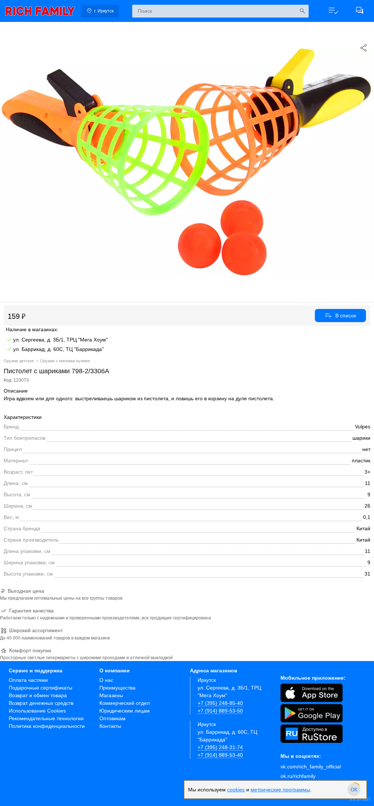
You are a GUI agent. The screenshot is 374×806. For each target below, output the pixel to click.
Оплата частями (28, 680)
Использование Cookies (37, 711)
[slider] (354, 789)
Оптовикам (112, 718)
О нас (106, 680)
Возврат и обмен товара (38, 695)
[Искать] (302, 11)
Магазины (111, 695)
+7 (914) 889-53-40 (220, 755)
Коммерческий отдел (124, 703)
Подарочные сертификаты (40, 688)
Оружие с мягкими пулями (65, 361)
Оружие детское (19, 361)
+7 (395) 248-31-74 (220, 747)
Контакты (110, 726)
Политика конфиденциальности (47, 726)
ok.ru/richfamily (298, 776)
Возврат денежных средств (41, 703)
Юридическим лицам (124, 711)
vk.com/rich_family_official (310, 766)
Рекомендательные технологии (46, 718)
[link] (40, 11)
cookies (236, 789)
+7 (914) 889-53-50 (220, 711)
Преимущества (117, 688)
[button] (333, 11)
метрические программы (280, 789)
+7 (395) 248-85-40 (220, 703)
